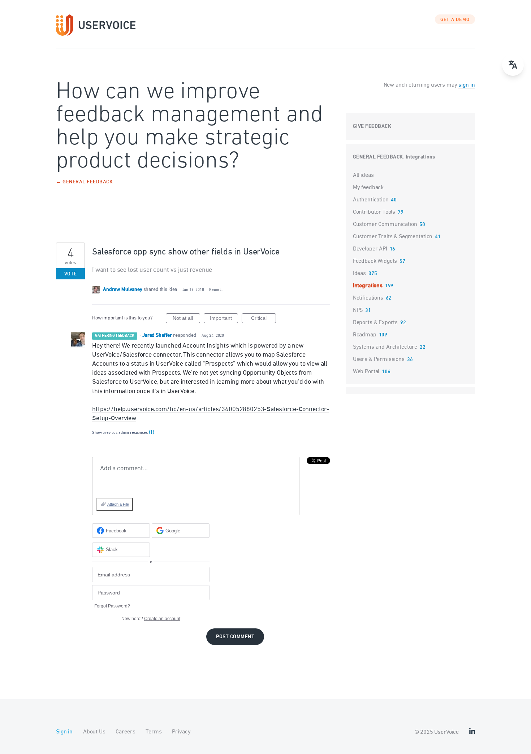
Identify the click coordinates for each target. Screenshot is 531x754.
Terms (153, 732)
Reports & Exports (375, 323)
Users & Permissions (379, 359)
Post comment (235, 637)
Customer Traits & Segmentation (393, 237)
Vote (70, 274)
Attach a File (118, 504)
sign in (466, 85)
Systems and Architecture (385, 347)
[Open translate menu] (513, 65)
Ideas (359, 273)
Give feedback (372, 126)
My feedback (368, 188)
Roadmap (364, 335)
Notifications (368, 298)
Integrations (420, 157)
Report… (216, 290)
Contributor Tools (374, 212)
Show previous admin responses (123, 433)
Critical (263, 319)
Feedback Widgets (375, 261)
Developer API (370, 249)
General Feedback (378, 157)
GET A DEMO (455, 20)
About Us (94, 732)
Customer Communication (385, 224)
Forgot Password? (112, 606)
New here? (150, 618)
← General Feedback (84, 182)
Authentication (371, 200)
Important (224, 319)
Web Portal (366, 372)
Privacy (181, 732)
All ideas (363, 175)
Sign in (64, 732)
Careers (125, 732)
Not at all (186, 319)
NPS (358, 310)
